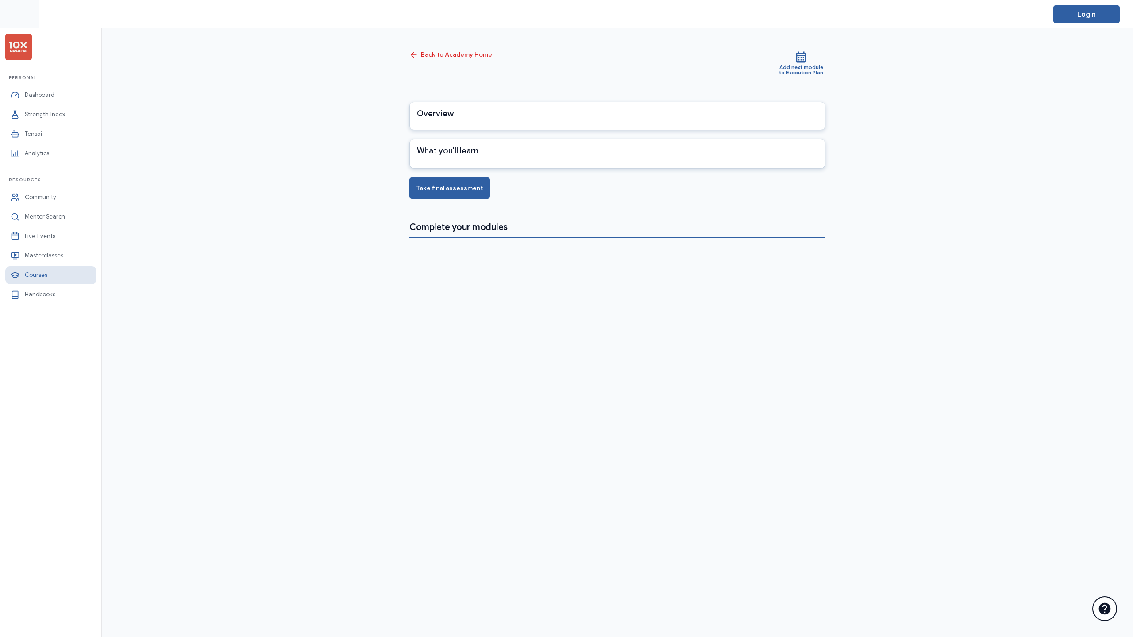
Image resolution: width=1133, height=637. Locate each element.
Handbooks (40, 294)
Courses (36, 275)
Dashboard (39, 95)
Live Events (40, 236)
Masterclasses (44, 255)
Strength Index (45, 114)
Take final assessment (449, 188)
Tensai (33, 134)
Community (40, 197)
